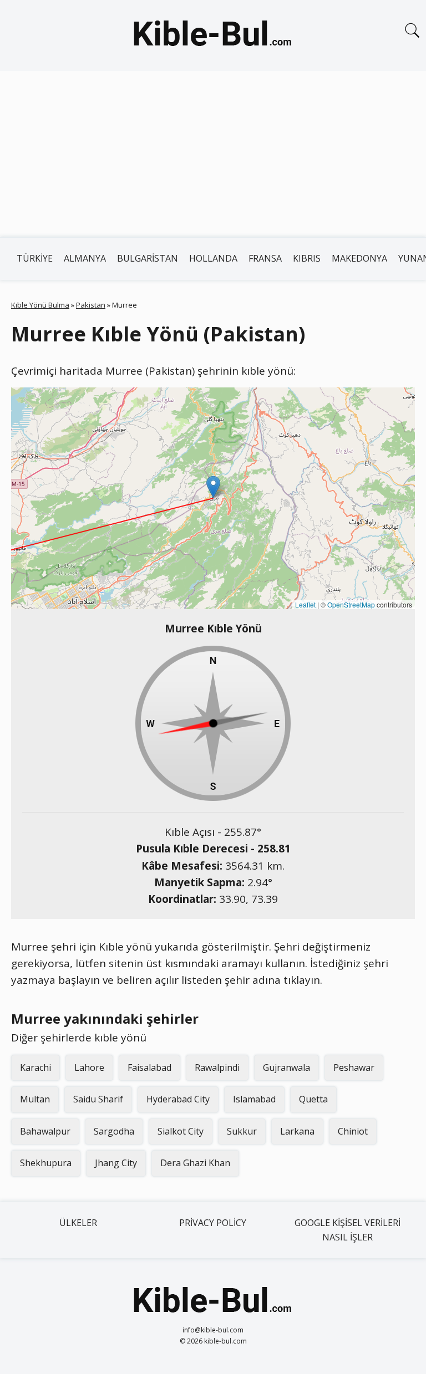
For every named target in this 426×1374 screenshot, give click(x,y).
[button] (213, 487)
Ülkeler (78, 1223)
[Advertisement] (213, 154)
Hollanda (213, 258)
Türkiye (35, 258)
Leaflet (305, 604)
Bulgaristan (147, 258)
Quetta (313, 1099)
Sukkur (242, 1131)
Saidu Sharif (98, 1099)
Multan (35, 1099)
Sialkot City (181, 1131)
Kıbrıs (307, 258)
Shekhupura (46, 1163)
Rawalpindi (217, 1067)
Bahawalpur (45, 1131)
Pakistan (90, 305)
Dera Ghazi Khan (195, 1163)
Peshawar (353, 1067)
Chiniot (353, 1131)
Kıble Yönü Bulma (40, 305)
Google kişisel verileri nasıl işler (347, 1230)
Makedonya (359, 258)
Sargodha (114, 1131)
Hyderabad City (178, 1099)
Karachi (35, 1067)
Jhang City (116, 1163)
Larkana (297, 1131)
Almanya (85, 258)
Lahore (89, 1067)
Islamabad (254, 1099)
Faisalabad (149, 1067)
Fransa (265, 258)
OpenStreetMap (351, 604)
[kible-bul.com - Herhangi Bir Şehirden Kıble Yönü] (213, 35)
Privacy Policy (212, 1223)
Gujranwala (286, 1067)
